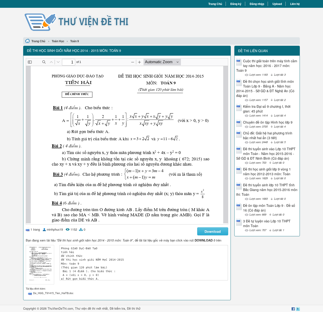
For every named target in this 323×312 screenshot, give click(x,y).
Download (213, 231)
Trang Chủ (215, 4)
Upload (277, 4)
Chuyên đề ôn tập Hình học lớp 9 (267, 122)
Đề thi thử (133, 308)
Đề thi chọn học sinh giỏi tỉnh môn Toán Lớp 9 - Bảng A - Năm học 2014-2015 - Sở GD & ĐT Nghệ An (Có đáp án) (265, 88)
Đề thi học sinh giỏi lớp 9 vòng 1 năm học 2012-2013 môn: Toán (267, 171)
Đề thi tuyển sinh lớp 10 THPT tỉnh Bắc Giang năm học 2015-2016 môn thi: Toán (266, 190)
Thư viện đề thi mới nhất (91, 308)
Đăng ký (235, 4)
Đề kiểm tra (117, 308)
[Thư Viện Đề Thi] (92, 22)
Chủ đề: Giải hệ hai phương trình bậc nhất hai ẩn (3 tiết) (267, 135)
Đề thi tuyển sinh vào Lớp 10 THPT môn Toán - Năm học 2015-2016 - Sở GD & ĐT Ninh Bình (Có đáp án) (266, 153)
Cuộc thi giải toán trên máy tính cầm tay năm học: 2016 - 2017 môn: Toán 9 (266, 65)
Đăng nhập (257, 4)
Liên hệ (295, 4)
